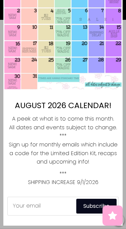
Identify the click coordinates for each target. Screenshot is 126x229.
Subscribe (96, 206)
